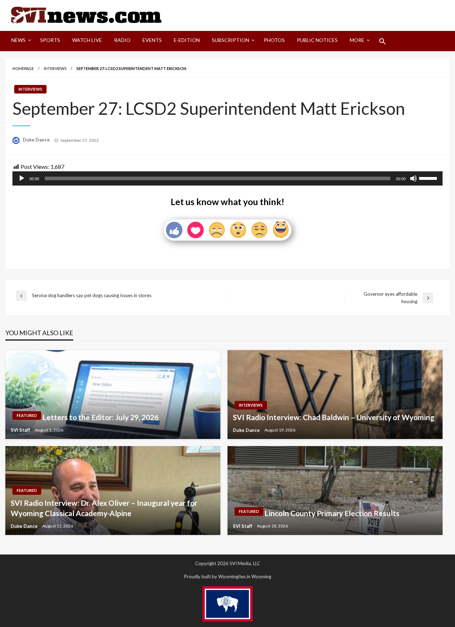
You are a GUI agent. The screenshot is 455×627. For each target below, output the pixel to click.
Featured (27, 415)
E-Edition (187, 40)
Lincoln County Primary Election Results (332, 513)
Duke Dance (37, 140)
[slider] (429, 177)
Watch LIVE (87, 40)
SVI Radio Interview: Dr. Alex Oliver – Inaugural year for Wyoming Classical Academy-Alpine (104, 508)
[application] (227, 178)
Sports (50, 40)
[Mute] (413, 178)
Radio (122, 40)
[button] (382, 41)
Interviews (55, 68)
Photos (274, 40)
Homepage (23, 68)
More (357, 40)
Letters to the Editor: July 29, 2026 (100, 417)
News (18, 40)
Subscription (230, 40)
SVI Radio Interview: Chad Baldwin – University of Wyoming (333, 417)
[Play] (21, 178)
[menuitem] (19, 41)
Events (152, 40)
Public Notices (317, 40)
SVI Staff (21, 430)
